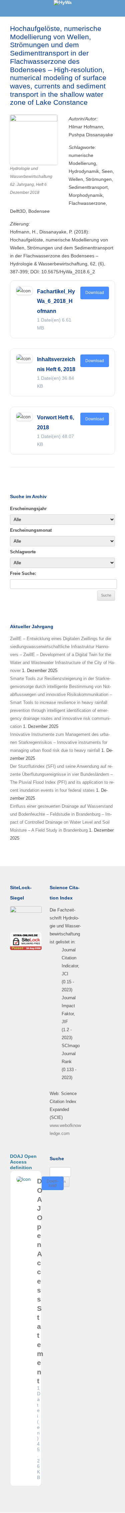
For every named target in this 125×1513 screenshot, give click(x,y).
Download (94, 292)
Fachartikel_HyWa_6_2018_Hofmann (56, 301)
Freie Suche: (23, 573)
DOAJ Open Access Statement (40, 1281)
